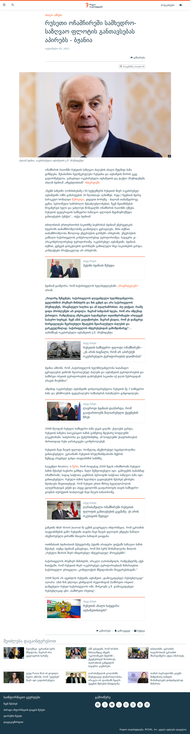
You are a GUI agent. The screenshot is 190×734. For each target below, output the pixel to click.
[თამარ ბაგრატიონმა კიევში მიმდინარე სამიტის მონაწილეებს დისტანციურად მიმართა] (138, 677)
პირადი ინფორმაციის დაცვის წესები (24, 710)
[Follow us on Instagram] (126, 705)
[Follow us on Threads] (133, 705)
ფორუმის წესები (13, 716)
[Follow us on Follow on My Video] (119, 705)
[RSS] (140, 705)
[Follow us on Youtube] (112, 705)
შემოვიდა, (78, 199)
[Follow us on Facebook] (98, 705)
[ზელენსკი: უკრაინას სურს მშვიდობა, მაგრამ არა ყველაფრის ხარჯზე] (14, 653)
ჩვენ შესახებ (10, 704)
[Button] (137, 57)
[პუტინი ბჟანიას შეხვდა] (64, 268)
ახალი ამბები (53, 15)
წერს (75, 466)
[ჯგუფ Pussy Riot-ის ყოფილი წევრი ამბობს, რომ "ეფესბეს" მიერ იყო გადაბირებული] (14, 677)
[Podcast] (147, 705)
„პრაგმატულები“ (128, 285)
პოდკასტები (167, 5)
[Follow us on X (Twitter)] (105, 705)
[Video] (180, 5)
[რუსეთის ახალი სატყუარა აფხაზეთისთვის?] (64, 608)
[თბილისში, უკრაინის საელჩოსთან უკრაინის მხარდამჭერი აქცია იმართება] (138, 653)
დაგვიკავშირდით (13, 722)
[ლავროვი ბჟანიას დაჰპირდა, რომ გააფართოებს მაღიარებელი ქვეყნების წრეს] (64, 411)
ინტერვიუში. (92, 182)
